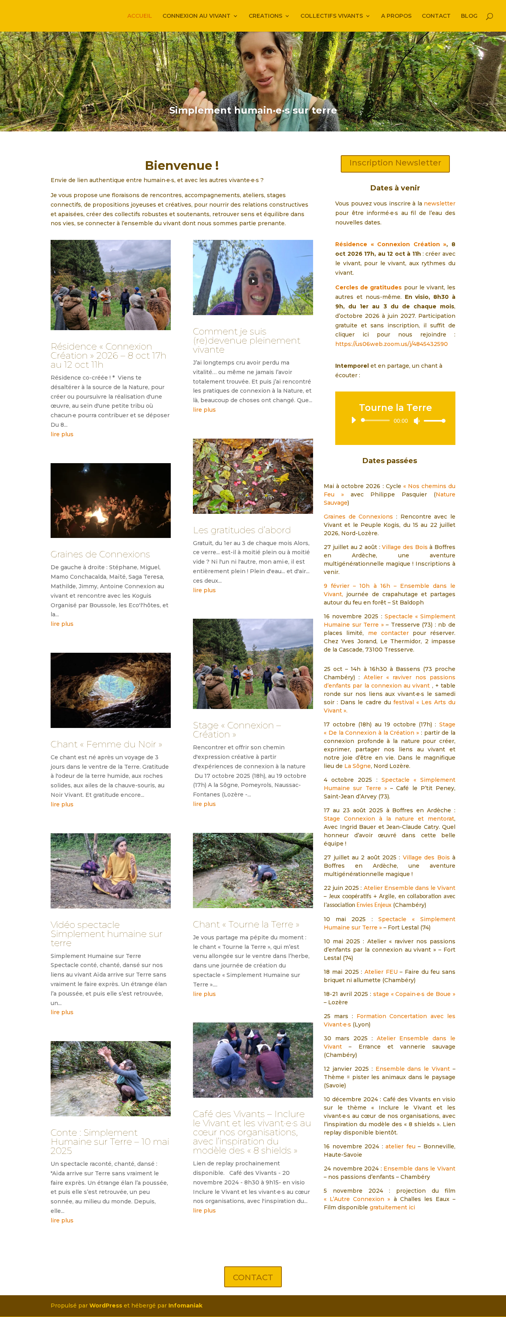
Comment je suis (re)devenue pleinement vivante (246, 340)
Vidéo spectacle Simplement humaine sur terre (106, 933)
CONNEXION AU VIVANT (196, 16)
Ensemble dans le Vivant (411, 1068)
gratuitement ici (392, 1207)
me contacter (388, 633)
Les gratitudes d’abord (242, 530)
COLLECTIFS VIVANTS (331, 16)
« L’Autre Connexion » (357, 1199)
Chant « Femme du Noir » (106, 744)
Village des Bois (404, 547)
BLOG (469, 16)
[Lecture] (353, 420)
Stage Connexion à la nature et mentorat (389, 818)
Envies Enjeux (374, 905)
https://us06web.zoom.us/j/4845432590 (391, 344)
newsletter (439, 203)
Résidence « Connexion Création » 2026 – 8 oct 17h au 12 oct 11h (108, 355)
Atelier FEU (381, 971)
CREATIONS (265, 16)
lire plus (62, 434)
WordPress (105, 1305)
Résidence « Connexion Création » (390, 244)
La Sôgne (357, 766)
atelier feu (400, 1146)
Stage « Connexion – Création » (237, 730)
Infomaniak (185, 1305)
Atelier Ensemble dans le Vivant (409, 887)
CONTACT (436, 16)
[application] (395, 420)
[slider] (432, 420)
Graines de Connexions (100, 554)
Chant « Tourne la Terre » (246, 924)
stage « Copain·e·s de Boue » (414, 994)
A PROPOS (396, 16)
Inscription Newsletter (395, 162)
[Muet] (416, 420)
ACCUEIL (139, 16)
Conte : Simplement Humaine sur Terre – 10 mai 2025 (110, 1141)
